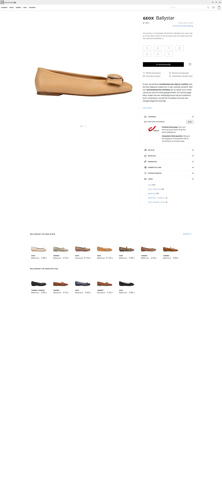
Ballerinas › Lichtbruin (156, 198)
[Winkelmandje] (219, 7)
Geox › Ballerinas (154, 189)
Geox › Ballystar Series (156, 202)
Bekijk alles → (187, 234)
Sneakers (4, 7)
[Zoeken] (208, 7)
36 (158, 48)
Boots (12, 7)
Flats (25, 7)
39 (147, 54)
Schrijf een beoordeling (183, 26)
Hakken (18, 7)
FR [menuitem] (216, 2)
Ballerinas (152, 193)
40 (158, 54)
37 (169, 48)
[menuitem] (4, 7)
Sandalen (32, 7)
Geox (148, 18)
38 (180, 48)
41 (169, 54)
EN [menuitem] (220, 2)
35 (147, 48)
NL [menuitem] (213, 2)
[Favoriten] (213, 7)
